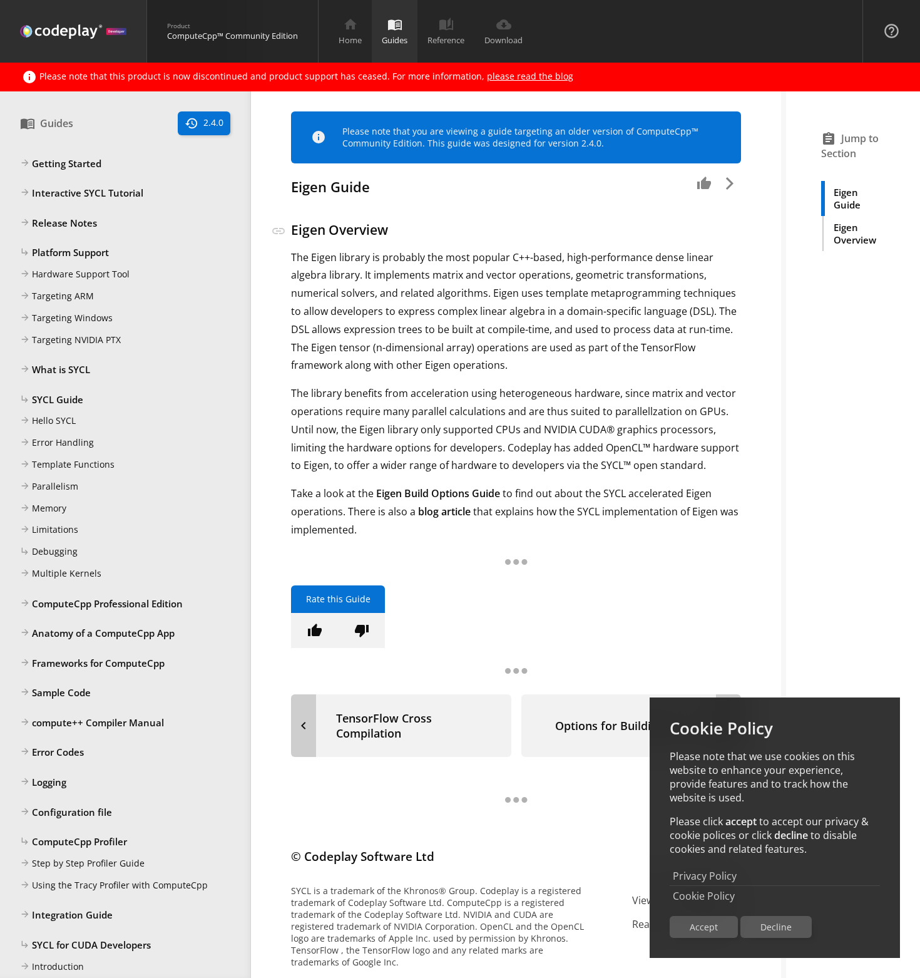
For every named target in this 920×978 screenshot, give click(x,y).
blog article (444, 511)
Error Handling (57, 443)
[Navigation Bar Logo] (73, 31)
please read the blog (530, 76)
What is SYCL (55, 370)
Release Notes (58, 223)
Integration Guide (66, 915)
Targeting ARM (57, 296)
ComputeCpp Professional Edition (101, 603)
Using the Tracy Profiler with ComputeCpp (114, 885)
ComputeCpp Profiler (73, 842)
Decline (776, 927)
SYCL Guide (51, 399)
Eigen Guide (847, 198)
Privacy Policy (705, 876)
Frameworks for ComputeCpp (92, 663)
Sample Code (55, 693)
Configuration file (66, 812)
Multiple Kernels (60, 573)
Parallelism (49, 486)
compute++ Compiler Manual (92, 722)
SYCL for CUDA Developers (85, 945)
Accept (704, 927)
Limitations (49, 530)
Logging (43, 782)
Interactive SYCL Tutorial (81, 193)
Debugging (49, 552)
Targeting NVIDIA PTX (70, 340)
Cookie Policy (704, 896)
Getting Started (60, 163)
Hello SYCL (48, 421)
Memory (43, 508)
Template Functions (67, 465)
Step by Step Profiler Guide (82, 863)
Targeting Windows (66, 318)
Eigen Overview (855, 233)
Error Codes (52, 752)
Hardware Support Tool (75, 275)
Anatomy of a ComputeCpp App (97, 633)
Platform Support (64, 253)
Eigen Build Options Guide (438, 493)
